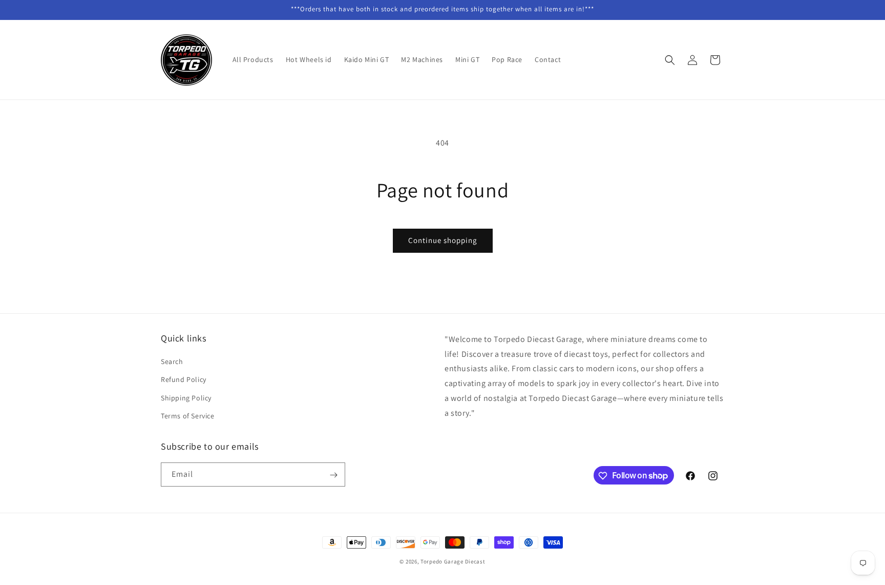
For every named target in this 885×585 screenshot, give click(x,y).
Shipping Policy (186, 397)
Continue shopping (442, 240)
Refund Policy (183, 380)
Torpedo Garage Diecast (452, 561)
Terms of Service (188, 415)
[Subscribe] (333, 475)
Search (172, 361)
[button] (670, 60)
